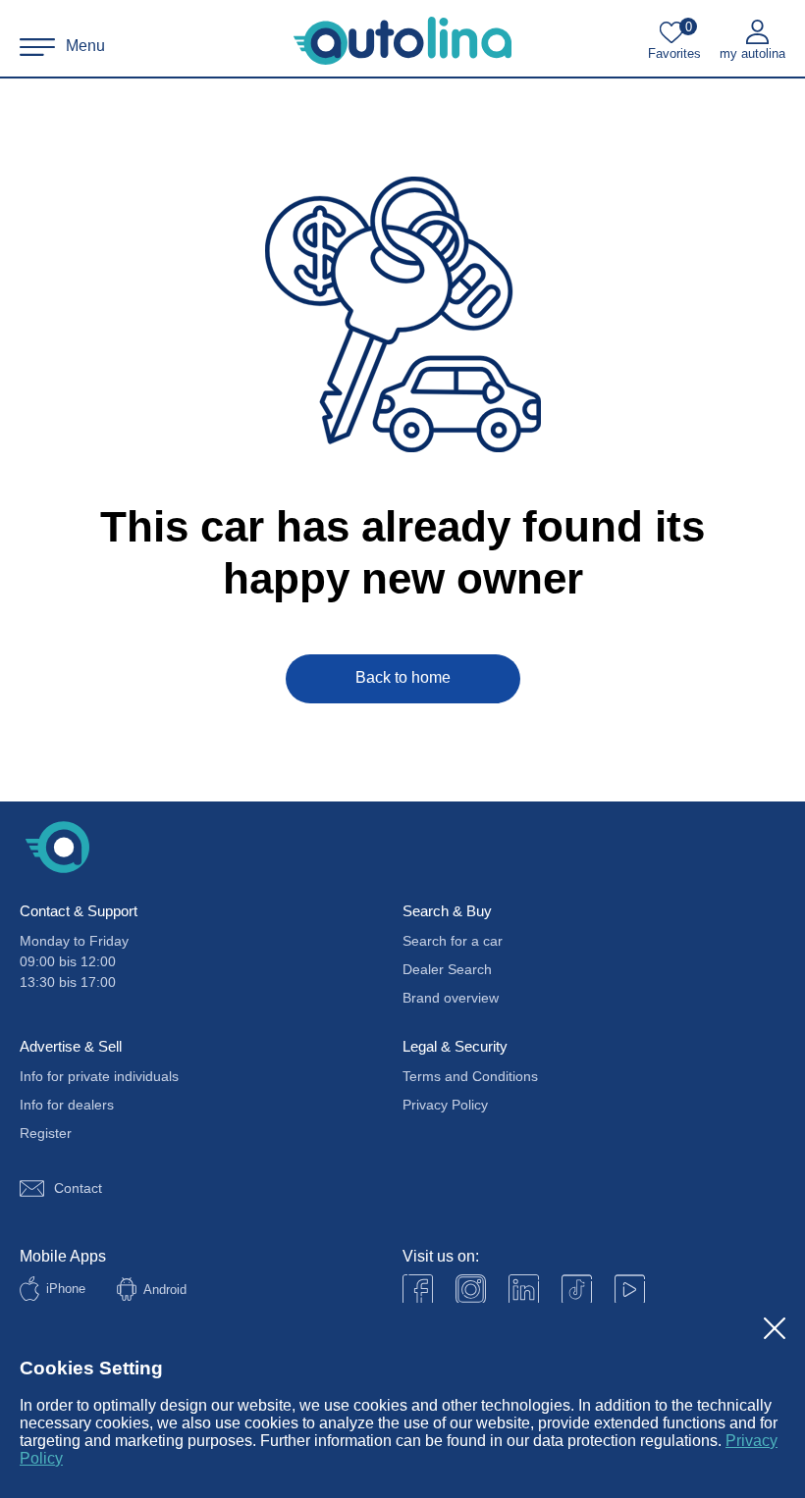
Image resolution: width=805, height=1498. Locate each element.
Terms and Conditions (470, 1076)
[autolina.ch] (402, 41)
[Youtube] (471, 1289)
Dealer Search (447, 969)
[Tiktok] (577, 1289)
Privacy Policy (445, 1104)
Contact (78, 1188)
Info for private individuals (99, 1076)
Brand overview (450, 998)
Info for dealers (67, 1104)
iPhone (65, 1288)
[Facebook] (417, 1289)
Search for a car (452, 941)
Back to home (403, 677)
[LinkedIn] (524, 1289)
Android (165, 1289)
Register (46, 1133)
